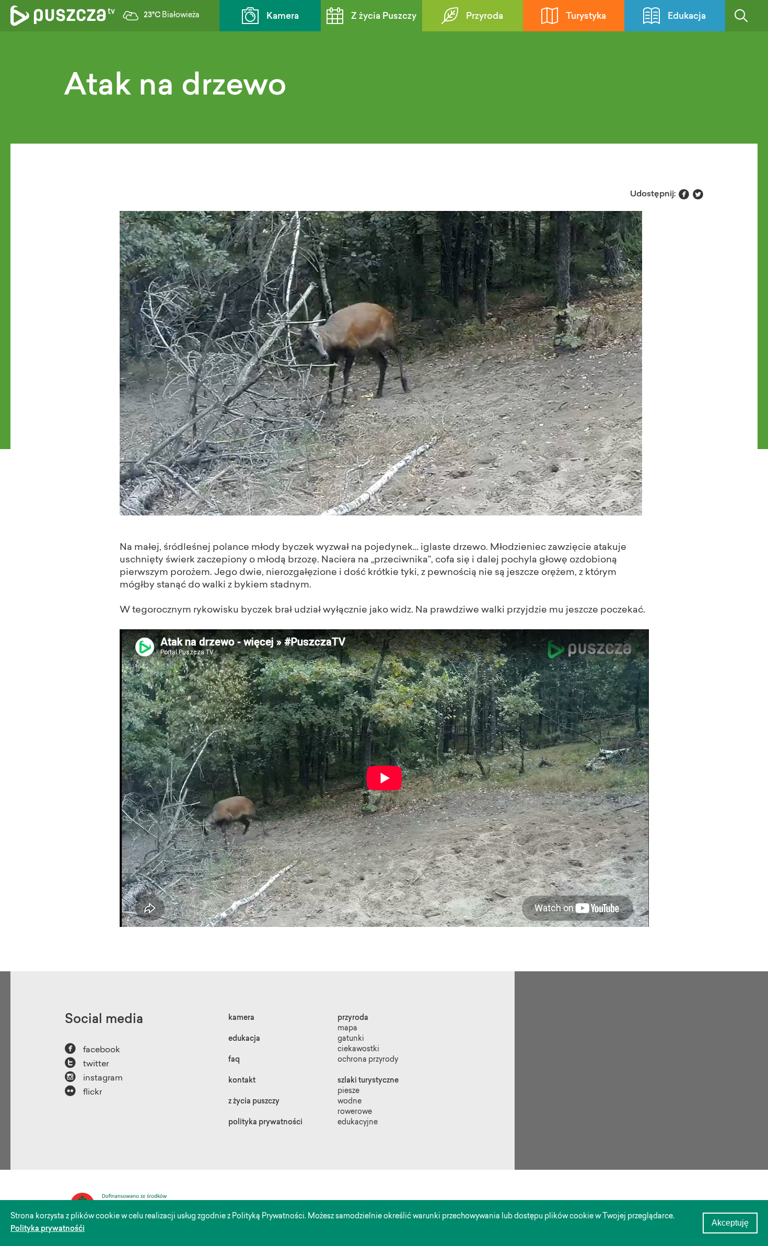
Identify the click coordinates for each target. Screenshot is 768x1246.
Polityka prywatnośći (47, 1229)
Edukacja (687, 16)
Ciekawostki (358, 1049)
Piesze (348, 1091)
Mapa (347, 1028)
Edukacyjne (358, 1122)
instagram (94, 1077)
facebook (92, 1048)
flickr (83, 1091)
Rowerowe (355, 1112)
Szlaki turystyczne (368, 1081)
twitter (87, 1062)
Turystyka (586, 16)
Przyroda (484, 16)
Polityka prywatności (265, 1122)
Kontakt (241, 1081)
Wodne (350, 1102)
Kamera (282, 16)
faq (234, 1060)
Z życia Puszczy (383, 16)
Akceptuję (730, 1222)
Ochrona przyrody (368, 1060)
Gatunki (351, 1039)
